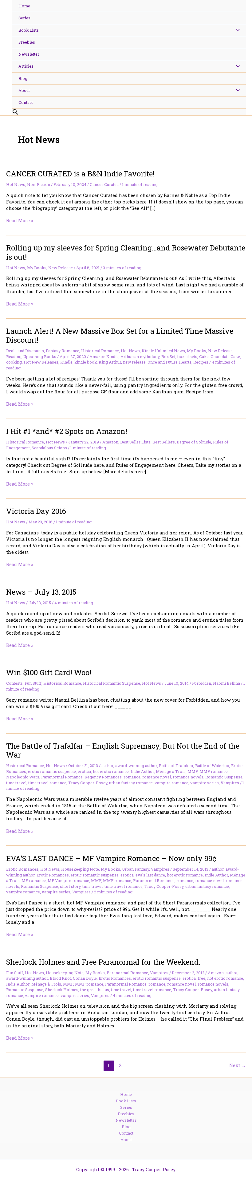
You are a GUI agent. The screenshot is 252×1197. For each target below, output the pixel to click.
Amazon (110, 441)
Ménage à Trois (171, 771)
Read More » (19, 220)
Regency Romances (103, 776)
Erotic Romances (22, 869)
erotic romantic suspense (52, 771)
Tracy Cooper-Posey (87, 782)
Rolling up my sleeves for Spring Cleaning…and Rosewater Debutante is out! (125, 252)
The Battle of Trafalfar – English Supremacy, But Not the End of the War (122, 750)
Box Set (168, 356)
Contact (126, 1133)
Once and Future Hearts (169, 362)
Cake (204, 356)
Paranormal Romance (62, 776)
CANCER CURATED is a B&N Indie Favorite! (80, 173)
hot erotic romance (111, 771)
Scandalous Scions (49, 447)
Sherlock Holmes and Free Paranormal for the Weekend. (103, 962)
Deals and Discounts (25, 350)
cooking (14, 362)
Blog (126, 1126)
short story (70, 886)
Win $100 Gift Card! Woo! (48, 672)
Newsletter (126, 1120)
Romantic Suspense (223, 776)
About (126, 1139)
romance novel (156, 776)
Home (126, 1094)
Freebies (126, 1113)
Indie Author (142, 771)
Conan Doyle (85, 978)
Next (237, 1065)
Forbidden (201, 683)
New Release (60, 267)
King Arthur (110, 362)
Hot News (15, 184)
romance (132, 776)
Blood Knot (60, 978)
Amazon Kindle (104, 356)
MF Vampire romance (68, 880)
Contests (14, 683)
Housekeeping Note (80, 869)
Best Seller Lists (135, 441)
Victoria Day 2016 (36, 511)
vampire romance (171, 782)
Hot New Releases (41, 362)
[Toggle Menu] (236, 30)
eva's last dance (150, 874)
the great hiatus (94, 989)
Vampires (230, 782)
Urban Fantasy (135, 869)
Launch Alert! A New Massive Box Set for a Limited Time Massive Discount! (119, 335)
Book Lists (126, 1100)
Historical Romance (100, 350)
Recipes (200, 362)
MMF (192, 771)
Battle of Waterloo (212, 765)
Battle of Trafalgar (176, 765)
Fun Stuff (33, 683)
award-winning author (136, 765)
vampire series (204, 782)
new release (134, 362)
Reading (14, 356)
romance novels (188, 776)
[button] (129, 112)
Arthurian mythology (139, 356)
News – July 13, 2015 (41, 592)
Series (126, 1107)
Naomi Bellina (226, 683)
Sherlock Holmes (61, 989)
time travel (16, 782)
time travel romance (47, 782)
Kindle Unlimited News (163, 350)
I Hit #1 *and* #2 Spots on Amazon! (66, 431)
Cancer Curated (104, 184)
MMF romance (213, 771)
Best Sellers (163, 441)
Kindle (66, 362)
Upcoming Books (39, 356)
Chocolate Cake (225, 356)
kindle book (85, 362)
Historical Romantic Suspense (111, 683)
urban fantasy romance (131, 782)
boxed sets (187, 356)
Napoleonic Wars (22, 776)
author (107, 765)
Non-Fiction (38, 184)
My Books (36, 267)
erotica (84, 771)
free (201, 978)
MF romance (34, 880)
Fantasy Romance (62, 350)
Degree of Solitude (194, 441)
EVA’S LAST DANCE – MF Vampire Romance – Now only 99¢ (111, 858)
